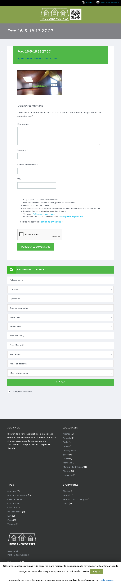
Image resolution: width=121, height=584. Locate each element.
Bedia (65, 442)
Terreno (11, 524)
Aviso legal (12, 551)
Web (19, 179)
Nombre (22, 150)
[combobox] (60, 289)
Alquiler (66, 491)
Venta (65, 503)
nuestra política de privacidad (71, 217)
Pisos (10, 520)
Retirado (67, 495)
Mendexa (67, 463)
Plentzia (67, 471)
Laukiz (66, 458)
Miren (23, 58)
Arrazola (67, 438)
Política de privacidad (50, 221)
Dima (65, 446)
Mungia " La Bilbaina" (73, 467)
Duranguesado (70, 450)
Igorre (66, 454)
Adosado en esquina (17, 495)
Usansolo (67, 475)
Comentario (23, 124)
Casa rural (12, 507)
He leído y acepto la (40, 221)
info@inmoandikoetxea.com (43, 214)
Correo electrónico (27, 164)
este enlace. (107, 580)
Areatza (66, 434)
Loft (9, 516)
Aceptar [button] (96, 571)
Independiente (14, 512)
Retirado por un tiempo (74, 499)
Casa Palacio (13, 503)
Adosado (11, 491)
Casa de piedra (14, 499)
